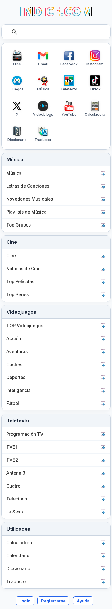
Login (24, 600)
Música (14, 173)
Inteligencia (18, 390)
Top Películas (20, 281)
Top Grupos (18, 225)
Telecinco (16, 499)
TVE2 (12, 460)
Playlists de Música (26, 212)
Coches (14, 364)
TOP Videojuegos (24, 325)
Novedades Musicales (29, 199)
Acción (13, 338)
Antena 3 (15, 473)
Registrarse (53, 600)
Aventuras (17, 351)
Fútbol (12, 403)
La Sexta (15, 512)
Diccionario (18, 568)
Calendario (17, 555)
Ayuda (83, 600)
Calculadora (19, 542)
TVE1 (11, 447)
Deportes (15, 377)
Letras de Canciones (27, 186)
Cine (11, 255)
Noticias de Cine (23, 268)
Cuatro (13, 486)
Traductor (16, 581)
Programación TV (24, 434)
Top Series (17, 294)
